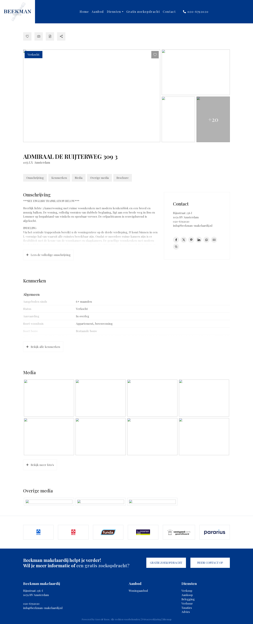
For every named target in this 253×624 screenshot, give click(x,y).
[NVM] (38, 532)
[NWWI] (143, 532)
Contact (169, 12)
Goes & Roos (102, 619)
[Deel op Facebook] (176, 240)
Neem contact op (210, 563)
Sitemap (167, 619)
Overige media (99, 178)
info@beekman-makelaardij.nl (192, 225)
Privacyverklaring (151, 619)
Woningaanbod (138, 590)
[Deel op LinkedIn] (199, 240)
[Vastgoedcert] (179, 532)
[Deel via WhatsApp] (206, 240)
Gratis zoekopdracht (143, 12)
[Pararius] (214, 532)
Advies (186, 612)
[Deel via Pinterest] (191, 240)
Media (78, 178)
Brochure (122, 178)
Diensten (114, 12)
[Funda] (108, 532)
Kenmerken (59, 178)
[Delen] (61, 36)
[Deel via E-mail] (214, 240)
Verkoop (187, 590)
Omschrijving (35, 178)
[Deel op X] (184, 240)
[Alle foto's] (38, 36)
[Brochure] (50, 36)
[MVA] (73, 532)
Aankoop (187, 595)
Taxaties (187, 608)
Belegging (188, 599)
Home (84, 12)
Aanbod (98, 12)
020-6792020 (197, 12)
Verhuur (187, 603)
